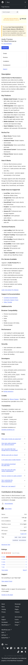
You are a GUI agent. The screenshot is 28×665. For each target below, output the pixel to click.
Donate (17, 622)
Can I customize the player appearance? (7, 480)
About (3, 604)
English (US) (24, 533)
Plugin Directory (5, 6)
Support (5, 69)
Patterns (17, 612)
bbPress (4, 635)
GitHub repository (8, 391)
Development (6, 65)
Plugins (17, 609)
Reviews (5, 57)
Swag (17, 625)
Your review (4, 570)
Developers (4, 622)
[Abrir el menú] (25, 2)
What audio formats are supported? (11, 439)
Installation (6, 61)
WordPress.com (6, 629)
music (19, 537)
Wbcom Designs (14, 399)
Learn (3, 617)
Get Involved (18, 617)
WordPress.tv (5, 625)
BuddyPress (5, 637)
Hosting (3, 609)
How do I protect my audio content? (11, 476)
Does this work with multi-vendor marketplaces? (8, 470)
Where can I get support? (8, 486)
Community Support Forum (11, 300)
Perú (6, 644)
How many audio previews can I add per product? (8, 443)
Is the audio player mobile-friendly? (11, 459)
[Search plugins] (17, 12)
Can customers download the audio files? (8, 464)
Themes (17, 606)
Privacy (3, 612)
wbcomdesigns (7, 43)
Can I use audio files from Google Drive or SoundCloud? (9, 449)
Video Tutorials (8, 302)
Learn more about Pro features (9, 290)
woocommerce (22, 540)
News (3, 606)
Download (5, 47)
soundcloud (15, 540)
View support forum (6, 581)
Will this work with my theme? (9, 455)
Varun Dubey (8, 508)
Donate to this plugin (7, 594)
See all (25, 570)
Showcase (18, 604)
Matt (3, 632)
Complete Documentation (11, 297)
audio (16, 537)
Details (5, 53)
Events (17, 619)
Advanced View (5, 544)
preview (24, 537)
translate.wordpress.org (7, 429)
